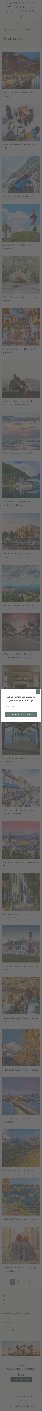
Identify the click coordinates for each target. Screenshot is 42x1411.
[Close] (38, 691)
